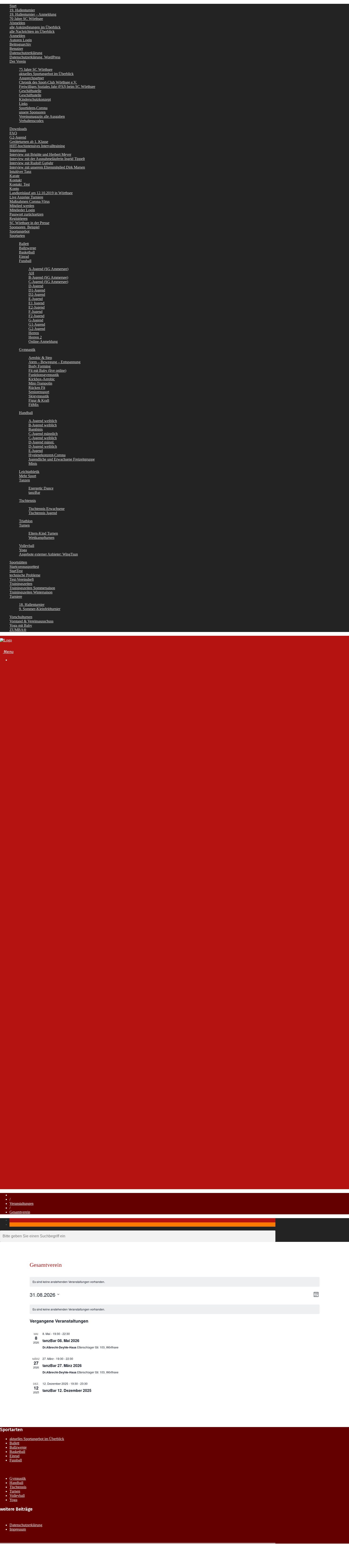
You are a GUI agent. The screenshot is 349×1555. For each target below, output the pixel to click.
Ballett (24, 244)
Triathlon (26, 521)
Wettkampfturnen (41, 538)
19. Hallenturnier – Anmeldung (32, 14)
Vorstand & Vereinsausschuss (31, 621)
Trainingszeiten (20, 584)
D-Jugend (35, 286)
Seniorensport (38, 392)
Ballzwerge (27, 248)
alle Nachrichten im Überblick (32, 31)
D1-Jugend (36, 290)
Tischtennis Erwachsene (46, 509)
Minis (32, 464)
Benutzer (16, 49)
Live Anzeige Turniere (26, 197)
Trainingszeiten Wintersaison (30, 592)
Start (12, 6)
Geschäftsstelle (30, 91)
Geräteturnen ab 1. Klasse (28, 142)
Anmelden (17, 36)
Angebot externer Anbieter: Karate (47, 1075)
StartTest (16, 571)
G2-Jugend (17, 137)
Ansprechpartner (31, 78)
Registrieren (18, 219)
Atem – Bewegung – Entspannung (54, 362)
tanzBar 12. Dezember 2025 (66, 1390)
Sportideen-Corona (33, 108)
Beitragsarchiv (20, 44)
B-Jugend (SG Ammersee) (48, 277)
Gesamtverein (19, 1212)
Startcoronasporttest (24, 567)
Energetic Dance (40, 488)
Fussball (25, 261)
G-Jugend (35, 320)
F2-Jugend (36, 316)
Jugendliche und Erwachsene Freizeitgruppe (61, 459)
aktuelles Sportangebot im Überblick (46, 74)
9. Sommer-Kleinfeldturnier (39, 609)
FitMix (33, 405)
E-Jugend (35, 299)
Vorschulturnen (20, 617)
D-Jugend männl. (41, 442)
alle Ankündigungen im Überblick (35, 27)
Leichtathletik (29, 472)
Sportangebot (19, 231)
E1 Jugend (36, 303)
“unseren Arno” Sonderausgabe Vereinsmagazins (69, 773)
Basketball (27, 252)
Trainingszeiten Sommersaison (32, 588)
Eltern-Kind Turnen (43, 533)
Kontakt (15, 180)
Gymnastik (27, 350)
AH (31, 273)
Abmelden (17, 23)
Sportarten (17, 236)
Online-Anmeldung (43, 341)
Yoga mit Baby (20, 625)
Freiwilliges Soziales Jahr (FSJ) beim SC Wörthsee (57, 87)
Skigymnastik (38, 396)
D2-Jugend (36, 294)
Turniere (15, 596)
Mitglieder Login (22, 210)
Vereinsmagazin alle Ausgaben (42, 116)
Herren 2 (35, 337)
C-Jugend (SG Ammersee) (48, 282)
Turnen (24, 525)
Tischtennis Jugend (42, 513)
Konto (14, 189)
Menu (8, 652)
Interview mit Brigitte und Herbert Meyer (40, 154)
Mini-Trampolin (40, 383)
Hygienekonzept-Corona (47, 455)
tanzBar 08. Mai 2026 (60, 1340)
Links (23, 104)
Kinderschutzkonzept (35, 99)
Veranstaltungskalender (38, 800)
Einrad (24, 256)
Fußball (25, 857)
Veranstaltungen (22, 1144)
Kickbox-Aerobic (41, 379)
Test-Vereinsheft (21, 579)
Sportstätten (18, 562)
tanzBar (34, 492)
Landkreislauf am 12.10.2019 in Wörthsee (41, 193)
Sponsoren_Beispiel (24, 227)
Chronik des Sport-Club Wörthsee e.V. (48, 82)
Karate (14, 176)
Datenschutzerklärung (25, 53)
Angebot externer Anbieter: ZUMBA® (49, 1084)
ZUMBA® (17, 630)
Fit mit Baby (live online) (47, 370)
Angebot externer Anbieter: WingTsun (49, 1080)
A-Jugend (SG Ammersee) (48, 269)
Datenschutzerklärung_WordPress (34, 57)
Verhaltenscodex (31, 121)
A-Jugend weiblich (42, 421)
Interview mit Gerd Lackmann (52, 769)
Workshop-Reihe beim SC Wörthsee (49, 1089)
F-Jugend (35, 312)
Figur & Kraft (38, 400)
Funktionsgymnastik (43, 375)
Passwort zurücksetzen (26, 214)
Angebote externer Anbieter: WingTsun (48, 554)
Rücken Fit (36, 388)
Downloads (18, 129)
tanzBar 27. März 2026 (62, 1365)
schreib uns (28, 1161)
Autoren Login (20, 40)
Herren (33, 333)
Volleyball (26, 546)
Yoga (23, 550)
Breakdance (28, 852)
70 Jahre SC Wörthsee (26, 19)
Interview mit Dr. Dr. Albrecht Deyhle (58, 755)
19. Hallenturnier (22, 10)
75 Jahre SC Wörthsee (35, 69)
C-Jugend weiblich (42, 438)
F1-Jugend (37, 906)
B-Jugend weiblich (42, 425)
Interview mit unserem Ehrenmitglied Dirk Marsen (47, 167)
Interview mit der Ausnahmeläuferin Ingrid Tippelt (47, 159)
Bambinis (35, 429)
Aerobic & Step (40, 358)
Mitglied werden (21, 206)
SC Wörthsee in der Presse (29, 223)
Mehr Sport (27, 476)
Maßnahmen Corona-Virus (29, 201)
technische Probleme (24, 575)
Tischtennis (27, 501)
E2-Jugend (36, 307)
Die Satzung (38, 698)
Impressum (17, 150)
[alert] (175, 1282)
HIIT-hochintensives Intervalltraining (37, 146)
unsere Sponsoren (32, 112)
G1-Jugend (36, 324)
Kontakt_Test (19, 184)
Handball (26, 413)
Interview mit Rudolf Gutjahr (31, 163)
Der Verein (17, 61)
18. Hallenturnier (31, 605)
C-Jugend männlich (43, 434)
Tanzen (24, 480)
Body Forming (39, 366)
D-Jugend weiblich (42, 446)
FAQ (13, 133)
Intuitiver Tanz (20, 172)
